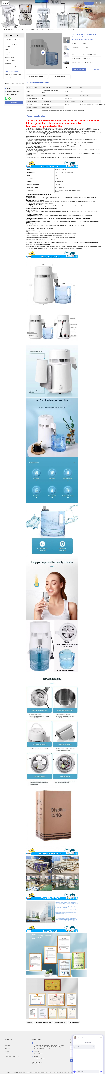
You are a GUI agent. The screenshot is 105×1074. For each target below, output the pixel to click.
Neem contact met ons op (12, 1056)
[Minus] (101, 1038)
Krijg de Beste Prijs (79, 69)
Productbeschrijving (59, 76)
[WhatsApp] (5, 98)
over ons (50, 3)
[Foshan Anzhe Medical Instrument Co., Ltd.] (5, 3)
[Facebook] (36, 1063)
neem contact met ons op (77, 3)
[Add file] (74, 1071)
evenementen (67, 3)
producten (58, 3)
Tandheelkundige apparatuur (23, 29)
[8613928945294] (42, 1063)
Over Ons (7, 1045)
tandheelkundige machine (43, 1022)
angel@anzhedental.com (14, 91)
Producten (11, 29)
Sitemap (16, 1072)
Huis (44, 3)
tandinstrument (74, 1022)
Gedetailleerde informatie (37, 76)
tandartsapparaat (60, 1022)
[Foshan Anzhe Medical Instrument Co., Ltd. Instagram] (39, 1063)
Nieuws (7, 1051)
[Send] (101, 1071)
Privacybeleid (9, 1072)
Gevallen (7, 1054)
